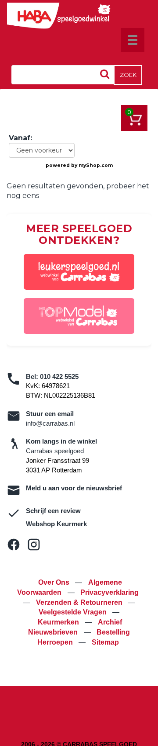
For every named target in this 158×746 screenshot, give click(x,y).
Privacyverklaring (109, 592)
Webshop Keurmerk (56, 523)
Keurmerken (59, 622)
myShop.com (96, 165)
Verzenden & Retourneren (80, 602)
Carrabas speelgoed (55, 451)
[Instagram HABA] (34, 545)
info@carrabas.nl (50, 423)
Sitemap (105, 642)
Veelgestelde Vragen (73, 612)
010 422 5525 (59, 376)
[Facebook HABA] (14, 545)
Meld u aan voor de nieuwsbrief (74, 488)
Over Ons (54, 582)
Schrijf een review (53, 510)
